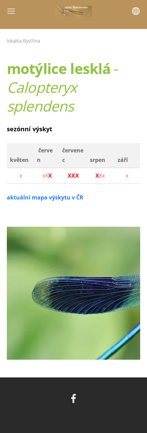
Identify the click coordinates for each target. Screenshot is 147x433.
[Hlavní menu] (11, 11)
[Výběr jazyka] (135, 11)
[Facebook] (73, 398)
